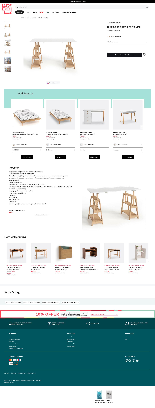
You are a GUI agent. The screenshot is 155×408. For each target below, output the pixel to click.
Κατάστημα (127, 337)
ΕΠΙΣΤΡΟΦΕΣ (6, 373)
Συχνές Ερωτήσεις (71, 339)
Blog (126, 339)
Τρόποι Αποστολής (71, 344)
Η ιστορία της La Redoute (14, 339)
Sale (47, 12)
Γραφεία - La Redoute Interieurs (70, 302)
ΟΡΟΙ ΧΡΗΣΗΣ (13, 373)
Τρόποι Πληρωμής (71, 346)
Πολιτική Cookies (12, 346)
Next (142, 127)
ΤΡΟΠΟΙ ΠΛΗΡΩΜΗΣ (31, 373)
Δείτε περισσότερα (41, 215)
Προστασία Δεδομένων (14, 344)
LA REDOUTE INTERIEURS (13, 267)
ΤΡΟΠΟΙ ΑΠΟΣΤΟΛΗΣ (22, 373)
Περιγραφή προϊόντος (113, 30)
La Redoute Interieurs (114, 22)
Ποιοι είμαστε (12, 337)
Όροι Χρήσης (11, 341)
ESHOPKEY (12, 382)
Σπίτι (28, 12)
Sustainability (70, 341)
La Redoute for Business (69, 12)
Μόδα (35, 12)
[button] (17, 7)
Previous (14, 128)
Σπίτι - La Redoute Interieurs (13, 302)
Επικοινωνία (69, 337)
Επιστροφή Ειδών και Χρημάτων (16, 348)
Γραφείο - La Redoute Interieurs (50, 302)
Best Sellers (55, 12)
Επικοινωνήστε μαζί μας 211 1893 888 (77, 1)
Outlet (41, 12)
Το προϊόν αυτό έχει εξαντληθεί (124, 55)
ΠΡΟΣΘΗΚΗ (27, 157)
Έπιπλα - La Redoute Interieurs (31, 302)
